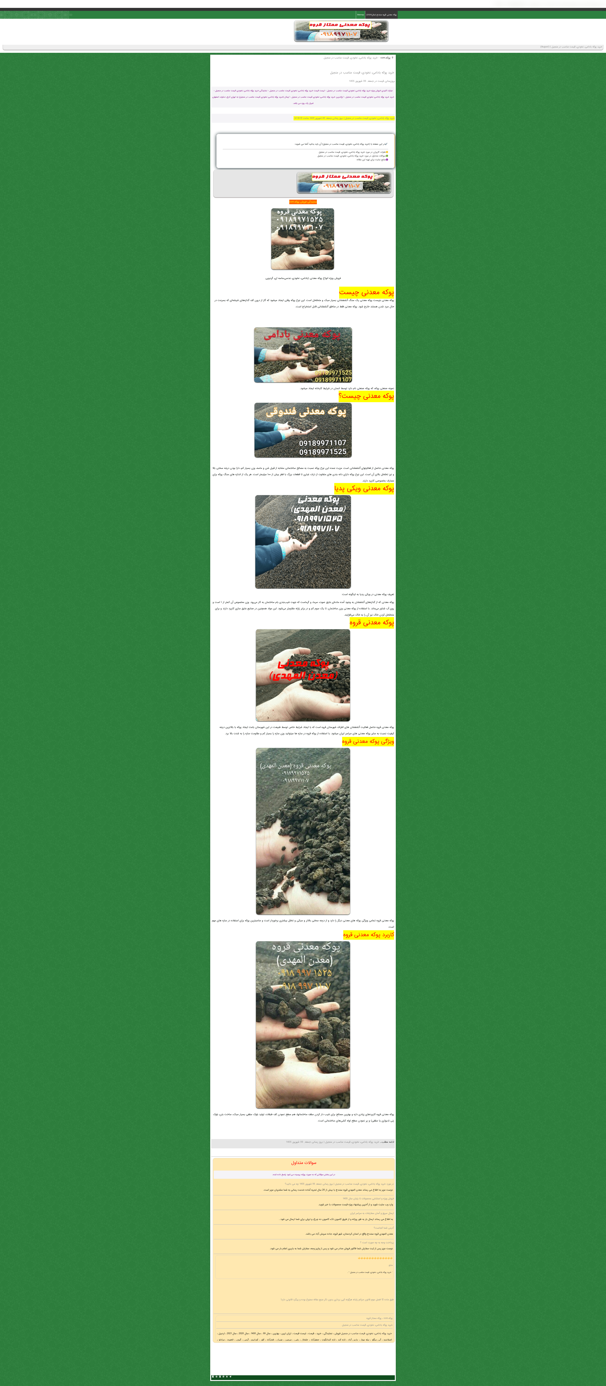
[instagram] (227, 1377)
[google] (220, 1377)
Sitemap (360, 15)
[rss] (223, 1377)
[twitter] (216, 1377)
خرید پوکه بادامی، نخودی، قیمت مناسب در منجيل (366, 1333)
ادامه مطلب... (386, 1142)
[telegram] (230, 1377)
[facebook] (213, 1377)
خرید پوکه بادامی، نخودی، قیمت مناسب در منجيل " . (370, 1272)
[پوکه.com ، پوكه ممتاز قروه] (341, 42)
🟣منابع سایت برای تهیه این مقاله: (372, 160)
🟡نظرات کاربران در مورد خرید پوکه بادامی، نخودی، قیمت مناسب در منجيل (353, 152)
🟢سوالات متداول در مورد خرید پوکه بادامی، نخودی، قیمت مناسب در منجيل (353, 156)
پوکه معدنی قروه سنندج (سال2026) (381, 15)
